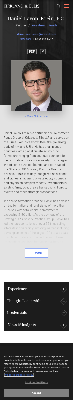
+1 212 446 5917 (43, 39)
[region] (36, 373)
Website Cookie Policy (19, 374)
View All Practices (38, 116)
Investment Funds (44, 25)
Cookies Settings (36, 382)
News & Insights (22, 324)
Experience (17, 288)
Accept (36, 393)
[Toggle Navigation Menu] (66, 6)
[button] (36, 301)
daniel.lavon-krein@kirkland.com (36, 34)
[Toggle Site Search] (58, 6)
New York (25, 39)
